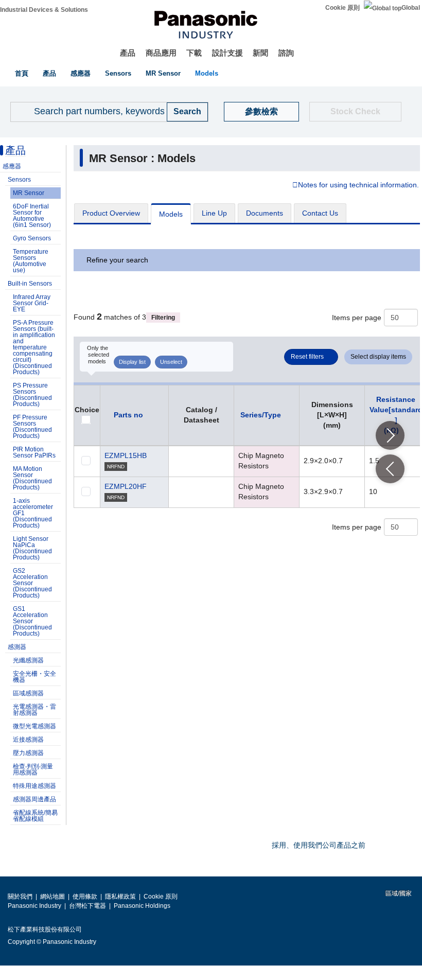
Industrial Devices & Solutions (44, 9)
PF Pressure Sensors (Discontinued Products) (32, 427)
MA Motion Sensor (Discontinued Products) (32, 478)
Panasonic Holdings (142, 905)
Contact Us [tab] (320, 213)
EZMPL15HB (125, 455)
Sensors (118, 73)
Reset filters (307, 356)
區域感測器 (28, 693)
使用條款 (85, 896)
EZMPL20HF (125, 486)
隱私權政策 (120, 896)
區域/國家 (398, 893)
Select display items (378, 356)
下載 (194, 52)
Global (410, 7)
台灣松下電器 (87, 905)
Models (206, 73)
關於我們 (20, 896)
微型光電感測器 (34, 726)
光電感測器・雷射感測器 (34, 709)
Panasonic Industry (34, 905)
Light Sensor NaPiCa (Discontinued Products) (32, 548)
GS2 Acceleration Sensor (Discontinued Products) (32, 583)
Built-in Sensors (30, 283)
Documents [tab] (264, 213)
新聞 (260, 52)
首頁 (21, 73)
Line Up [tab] (214, 213)
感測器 (17, 647)
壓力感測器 (28, 753)
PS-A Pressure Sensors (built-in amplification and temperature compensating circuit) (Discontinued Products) (34, 347)
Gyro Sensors (32, 238)
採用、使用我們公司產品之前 (318, 845)
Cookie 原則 (342, 7)
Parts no (128, 415)
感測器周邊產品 (34, 799)
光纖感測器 (28, 660)
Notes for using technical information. (358, 185)
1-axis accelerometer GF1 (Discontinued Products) (33, 513)
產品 (127, 52)
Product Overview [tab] (111, 213)
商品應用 (161, 52)
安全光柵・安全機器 (34, 676)
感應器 (81, 73)
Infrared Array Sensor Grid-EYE (31, 303)
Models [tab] (171, 214)
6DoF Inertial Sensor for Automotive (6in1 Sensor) (32, 216)
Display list (132, 362)
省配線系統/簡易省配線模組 (35, 815)
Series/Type (260, 415)
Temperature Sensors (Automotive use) (30, 261)
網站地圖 (52, 896)
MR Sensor (163, 73)
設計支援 (227, 52)
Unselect (171, 362)
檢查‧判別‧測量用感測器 (33, 769)
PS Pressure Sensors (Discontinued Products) (32, 395)
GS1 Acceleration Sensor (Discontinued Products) (32, 621)
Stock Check (355, 111)
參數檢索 (261, 111)
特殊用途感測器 (34, 785)
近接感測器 (28, 739)
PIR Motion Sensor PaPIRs (34, 452)
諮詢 (286, 52)
